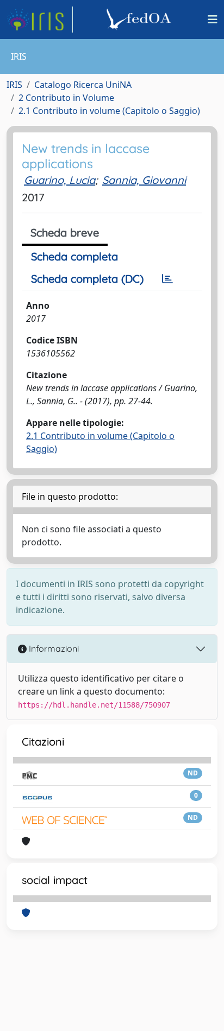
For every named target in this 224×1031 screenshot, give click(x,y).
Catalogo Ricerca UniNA (83, 85)
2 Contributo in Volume (66, 98)
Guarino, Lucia (59, 180)
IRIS (14, 85)
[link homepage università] (140, 20)
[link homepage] (40, 20)
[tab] (167, 279)
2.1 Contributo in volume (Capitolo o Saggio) (109, 111)
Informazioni (53, 648)
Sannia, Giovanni (144, 180)
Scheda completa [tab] (74, 256)
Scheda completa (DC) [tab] (87, 278)
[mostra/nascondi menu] (212, 19)
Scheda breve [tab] (64, 232)
